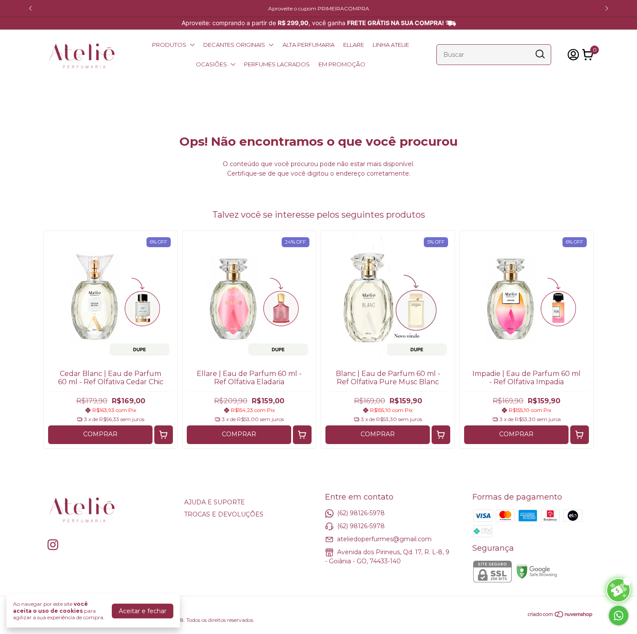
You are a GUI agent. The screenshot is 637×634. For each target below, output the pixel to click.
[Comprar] (163, 434)
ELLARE (353, 44)
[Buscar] (539, 54)
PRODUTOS (169, 44)
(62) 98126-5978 (361, 513)
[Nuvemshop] (560, 616)
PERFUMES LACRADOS (277, 64)
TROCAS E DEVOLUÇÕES (223, 514)
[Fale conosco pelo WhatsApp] (618, 615)
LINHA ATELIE (391, 44)
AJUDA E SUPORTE (214, 502)
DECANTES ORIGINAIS (234, 44)
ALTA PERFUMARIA (309, 44)
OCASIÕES (211, 64)
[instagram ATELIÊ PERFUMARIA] (52, 545)
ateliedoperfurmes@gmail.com (384, 539)
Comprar (100, 434)
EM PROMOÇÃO (341, 64)
